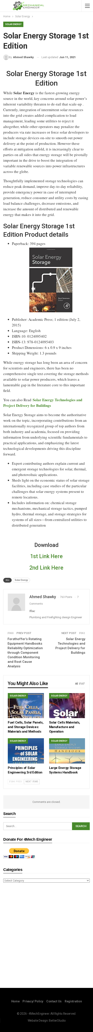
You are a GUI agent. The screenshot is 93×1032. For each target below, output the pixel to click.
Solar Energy (13, 24)
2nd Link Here (46, 568)
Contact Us (54, 1001)
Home (15, 1001)
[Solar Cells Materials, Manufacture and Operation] (67, 705)
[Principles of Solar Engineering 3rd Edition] (26, 751)
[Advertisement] (46, 936)
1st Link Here (46, 556)
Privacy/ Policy (32, 1001)
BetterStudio (57, 1020)
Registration (73, 1001)
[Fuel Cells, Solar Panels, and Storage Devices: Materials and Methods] (26, 705)
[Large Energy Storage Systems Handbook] (67, 751)
